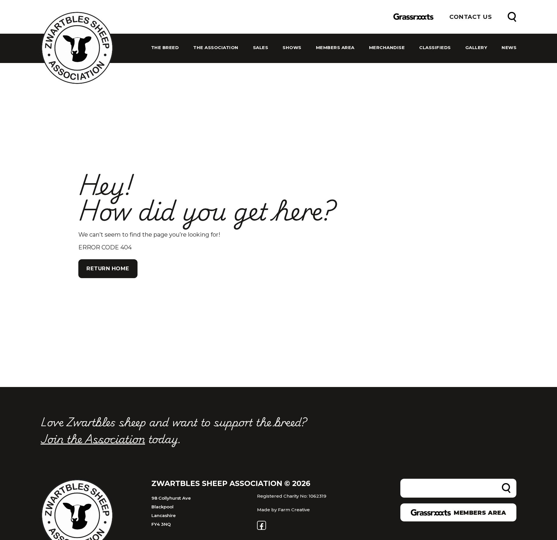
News (509, 47)
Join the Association (93, 438)
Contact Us (470, 17)
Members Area (335, 47)
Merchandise (387, 47)
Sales (260, 47)
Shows (292, 47)
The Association (215, 47)
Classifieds (435, 47)
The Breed (165, 47)
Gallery (476, 47)
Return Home (107, 268)
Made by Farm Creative (283, 509)
